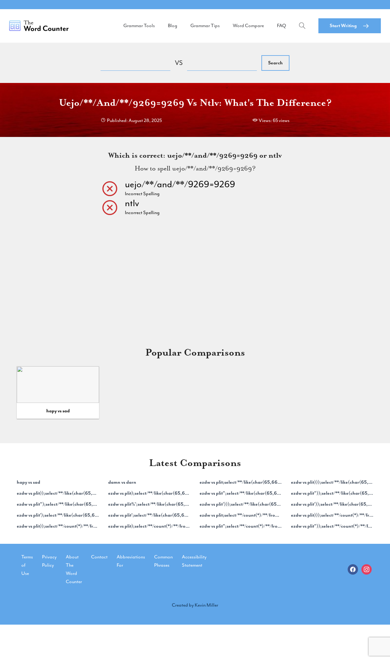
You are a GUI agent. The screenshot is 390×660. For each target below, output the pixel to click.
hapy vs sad (58, 411)
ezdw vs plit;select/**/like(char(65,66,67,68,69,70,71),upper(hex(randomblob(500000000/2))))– (241, 482)
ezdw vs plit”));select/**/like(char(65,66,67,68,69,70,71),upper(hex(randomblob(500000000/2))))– (332, 493)
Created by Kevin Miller (195, 605)
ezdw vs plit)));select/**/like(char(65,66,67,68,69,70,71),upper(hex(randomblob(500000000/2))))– (332, 482)
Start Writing (343, 26)
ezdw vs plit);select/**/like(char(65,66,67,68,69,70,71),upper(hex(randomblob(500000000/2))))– (149, 493)
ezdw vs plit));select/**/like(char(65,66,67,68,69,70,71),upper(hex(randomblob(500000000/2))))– (58, 493)
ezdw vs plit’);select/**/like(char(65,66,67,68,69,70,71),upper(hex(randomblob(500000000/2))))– (58, 515)
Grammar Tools (139, 26)
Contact (99, 557)
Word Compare (248, 26)
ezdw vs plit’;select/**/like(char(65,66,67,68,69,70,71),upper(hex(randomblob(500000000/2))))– (149, 515)
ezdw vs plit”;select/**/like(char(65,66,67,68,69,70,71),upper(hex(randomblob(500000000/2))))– (241, 493)
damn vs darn (122, 482)
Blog (172, 26)
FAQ (281, 26)
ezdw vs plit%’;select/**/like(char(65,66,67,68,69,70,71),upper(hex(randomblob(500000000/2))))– (149, 504)
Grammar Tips (205, 26)
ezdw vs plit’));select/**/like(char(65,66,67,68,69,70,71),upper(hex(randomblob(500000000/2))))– (332, 504)
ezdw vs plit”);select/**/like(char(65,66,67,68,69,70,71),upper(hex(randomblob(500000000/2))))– (58, 504)
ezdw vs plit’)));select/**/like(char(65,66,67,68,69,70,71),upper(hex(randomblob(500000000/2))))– (241, 504)
